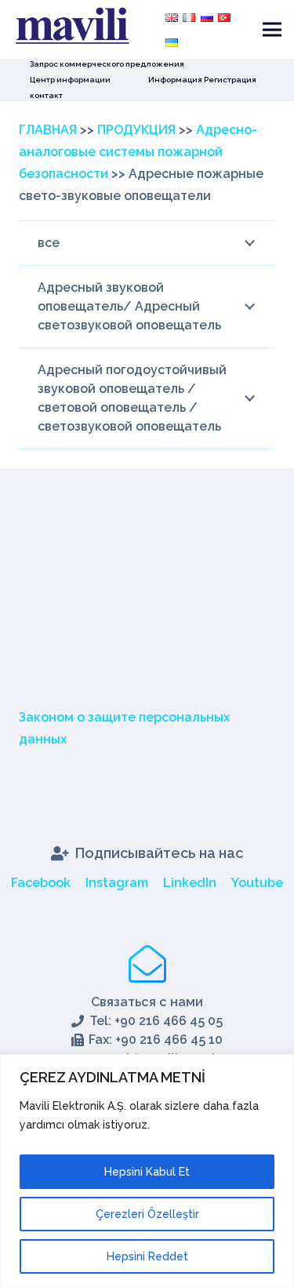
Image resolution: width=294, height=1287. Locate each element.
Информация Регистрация (202, 79)
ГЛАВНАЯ (48, 129)
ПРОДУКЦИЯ (136, 129)
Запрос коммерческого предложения (107, 64)
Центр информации (70, 79)
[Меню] (272, 29)
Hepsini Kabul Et (147, 1171)
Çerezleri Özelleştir (147, 1214)
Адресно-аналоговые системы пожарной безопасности (138, 151)
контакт (46, 95)
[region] (147, 1170)
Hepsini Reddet (147, 1256)
